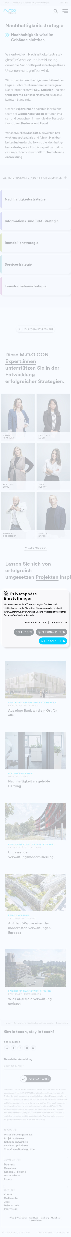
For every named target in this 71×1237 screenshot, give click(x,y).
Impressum (59, 622)
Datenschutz (36, 622)
